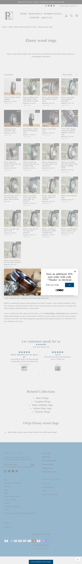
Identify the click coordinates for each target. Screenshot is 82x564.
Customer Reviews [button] (41, 562)
